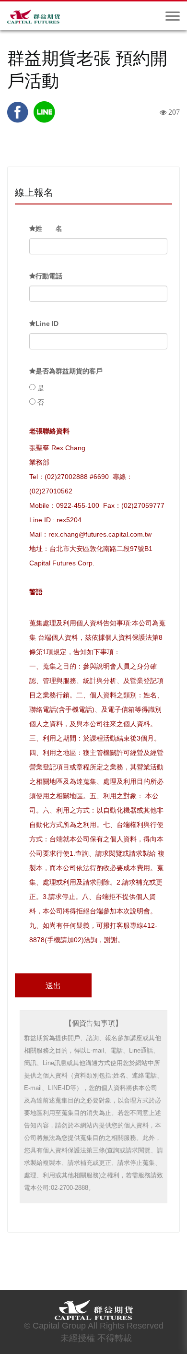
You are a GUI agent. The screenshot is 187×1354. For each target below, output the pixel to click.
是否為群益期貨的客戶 (69, 371)
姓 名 (48, 228)
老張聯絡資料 (49, 431)
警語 (36, 592)
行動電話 (48, 276)
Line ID (46, 323)
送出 (53, 986)
